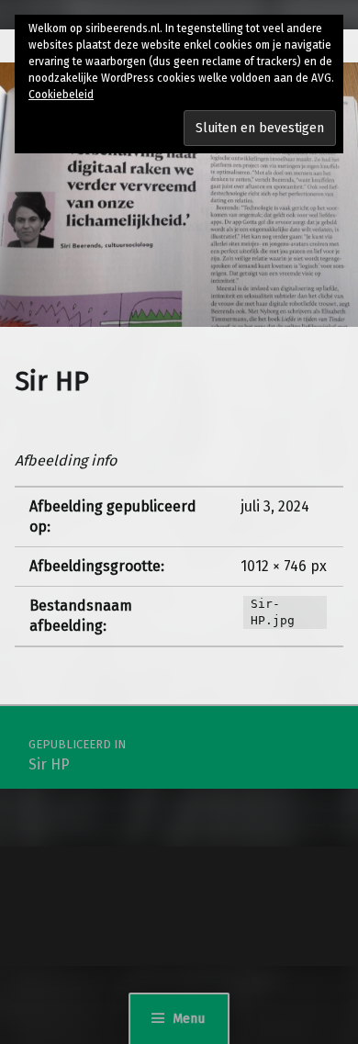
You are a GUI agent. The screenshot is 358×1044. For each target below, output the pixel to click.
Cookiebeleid (61, 94)
